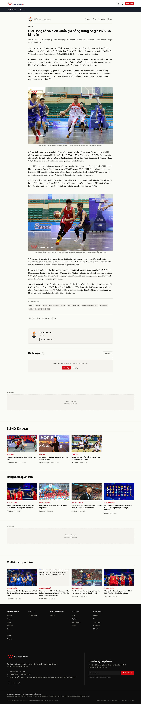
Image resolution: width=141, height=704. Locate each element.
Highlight (74, 619)
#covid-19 (103, 305)
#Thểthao (10, 454)
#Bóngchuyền (12, 503)
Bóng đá (30, 26)
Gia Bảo (106, 513)
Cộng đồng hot (76, 622)
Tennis (9, 622)
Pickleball (10, 625)
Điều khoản (96, 625)
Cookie (132, 700)
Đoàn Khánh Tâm (12, 462)
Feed (73, 615)
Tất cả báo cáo (32, 615)
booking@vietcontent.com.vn (18, 671)
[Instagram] (19, 683)
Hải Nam (74, 511)
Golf (8, 629)
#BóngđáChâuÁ (77, 588)
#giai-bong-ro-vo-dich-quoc (39, 309)
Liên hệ (95, 619)
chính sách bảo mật (106, 677)
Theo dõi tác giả (47, 339)
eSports (9, 635)
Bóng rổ (9, 619)
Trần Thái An (37, 20)
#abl (31, 305)
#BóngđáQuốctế (109, 503)
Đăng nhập (129, 3)
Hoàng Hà (42, 511)
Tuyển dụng (96, 622)
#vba (38, 305)
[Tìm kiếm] (118, 4)
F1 (7, 632)
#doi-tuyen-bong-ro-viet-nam (54, 305)
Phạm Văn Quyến (44, 462)
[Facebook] (9, 683)
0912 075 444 (14, 674)
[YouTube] (14, 683)
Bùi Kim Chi (75, 462)
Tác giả (74, 625)
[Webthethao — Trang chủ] (16, 4)
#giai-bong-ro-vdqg (89, 305)
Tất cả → (23, 9)
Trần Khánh (75, 596)
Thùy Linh (10, 511)
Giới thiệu (96, 615)
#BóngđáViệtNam (45, 503)
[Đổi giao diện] (122, 4)
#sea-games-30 (73, 305)
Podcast (52, 615)
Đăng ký (75, 368)
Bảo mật (95, 629)
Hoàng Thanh (43, 598)
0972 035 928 (25, 674)
